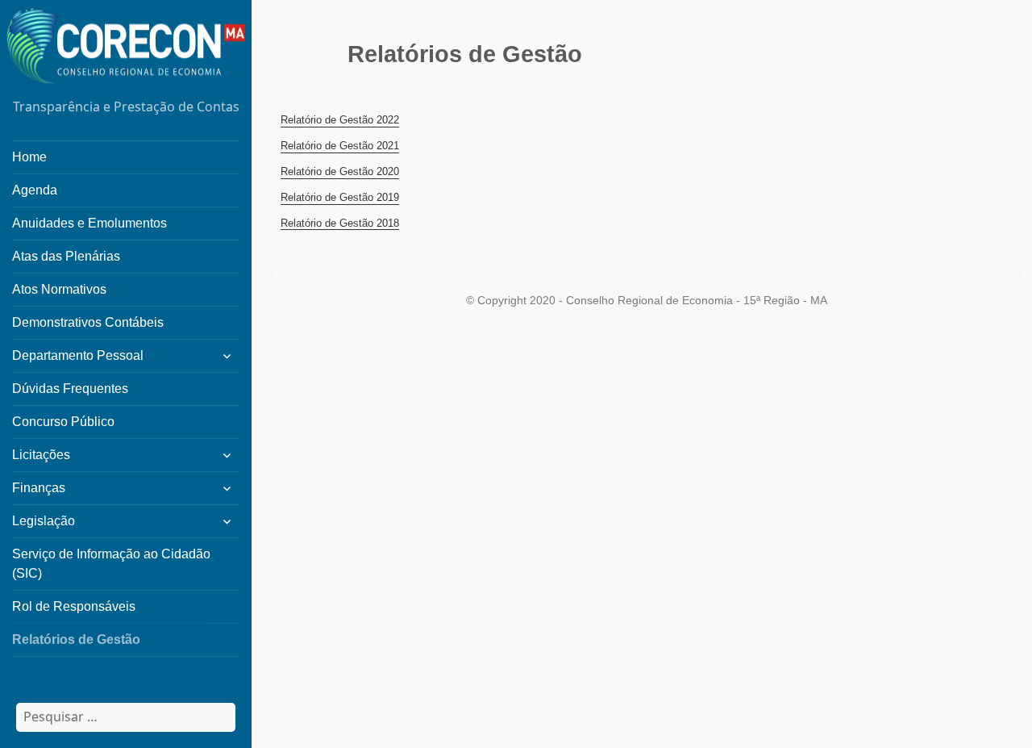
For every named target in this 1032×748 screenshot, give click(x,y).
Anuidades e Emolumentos (89, 223)
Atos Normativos (59, 289)
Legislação (43, 521)
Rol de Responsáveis (73, 606)
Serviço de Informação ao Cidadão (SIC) (111, 563)
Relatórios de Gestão (76, 639)
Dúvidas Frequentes (70, 388)
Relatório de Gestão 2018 (340, 223)
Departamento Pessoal (78, 355)
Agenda (34, 190)
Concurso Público (63, 421)
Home (29, 157)
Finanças (38, 488)
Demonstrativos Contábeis (88, 322)
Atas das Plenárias (66, 256)
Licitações (41, 455)
